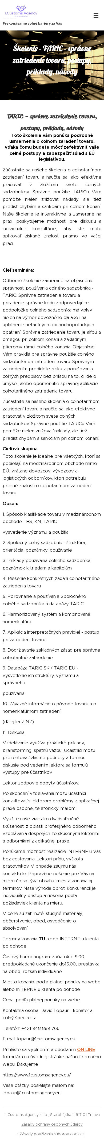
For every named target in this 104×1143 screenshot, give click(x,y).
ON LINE (86, 1049)
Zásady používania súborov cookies (52, 1134)
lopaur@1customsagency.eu (46, 1039)
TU (42, 939)
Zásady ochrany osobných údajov (52, 1124)
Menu (96, 15)
